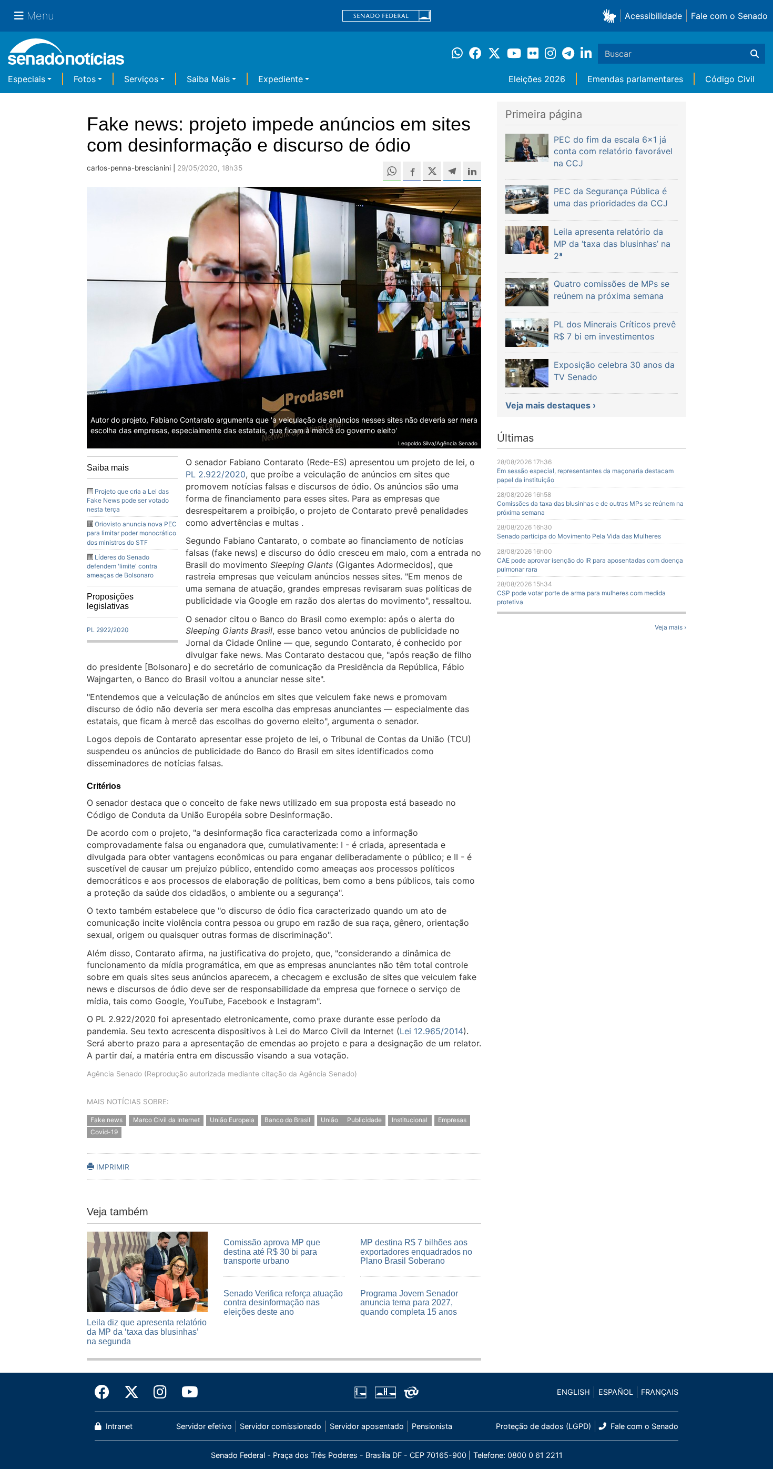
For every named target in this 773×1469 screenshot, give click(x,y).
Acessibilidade (653, 16)
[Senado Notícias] (66, 55)
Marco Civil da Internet (166, 1120)
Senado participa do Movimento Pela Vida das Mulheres (579, 536)
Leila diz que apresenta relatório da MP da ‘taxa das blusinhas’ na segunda (147, 1331)
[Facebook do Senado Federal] (106, 1392)
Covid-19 (104, 1132)
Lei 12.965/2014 (431, 1031)
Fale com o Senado (729, 16)
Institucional (410, 1120)
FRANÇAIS (659, 1391)
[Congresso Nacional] (385, 1391)
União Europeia (232, 1120)
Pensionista (432, 1426)
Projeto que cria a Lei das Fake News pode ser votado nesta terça (128, 500)
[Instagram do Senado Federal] (160, 1392)
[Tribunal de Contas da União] (411, 1391)
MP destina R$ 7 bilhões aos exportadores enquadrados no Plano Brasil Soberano (416, 1251)
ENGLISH (573, 1391)
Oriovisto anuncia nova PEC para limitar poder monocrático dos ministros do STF (132, 533)
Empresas (452, 1120)
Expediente (280, 79)
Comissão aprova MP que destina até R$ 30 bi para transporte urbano (271, 1251)
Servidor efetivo (204, 1426)
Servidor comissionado (280, 1426)
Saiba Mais (208, 79)
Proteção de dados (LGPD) (543, 1426)
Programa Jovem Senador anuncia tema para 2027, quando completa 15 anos (409, 1302)
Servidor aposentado (367, 1426)
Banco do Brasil (287, 1120)
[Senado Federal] (386, 16)
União (330, 1120)
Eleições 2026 (536, 79)
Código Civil (730, 79)
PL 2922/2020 (108, 630)
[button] (611, 15)
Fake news (106, 1120)
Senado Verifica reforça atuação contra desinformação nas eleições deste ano (283, 1302)
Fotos (85, 79)
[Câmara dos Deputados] (360, 1391)
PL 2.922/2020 (216, 474)
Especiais (26, 79)
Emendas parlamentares (635, 79)
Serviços (141, 79)
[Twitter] (131, 1392)
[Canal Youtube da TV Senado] (186, 1392)
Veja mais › (670, 627)
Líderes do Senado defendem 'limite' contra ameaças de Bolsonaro (122, 566)
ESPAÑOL (615, 1391)
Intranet (118, 1426)
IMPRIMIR (111, 1167)
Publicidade (364, 1120)
